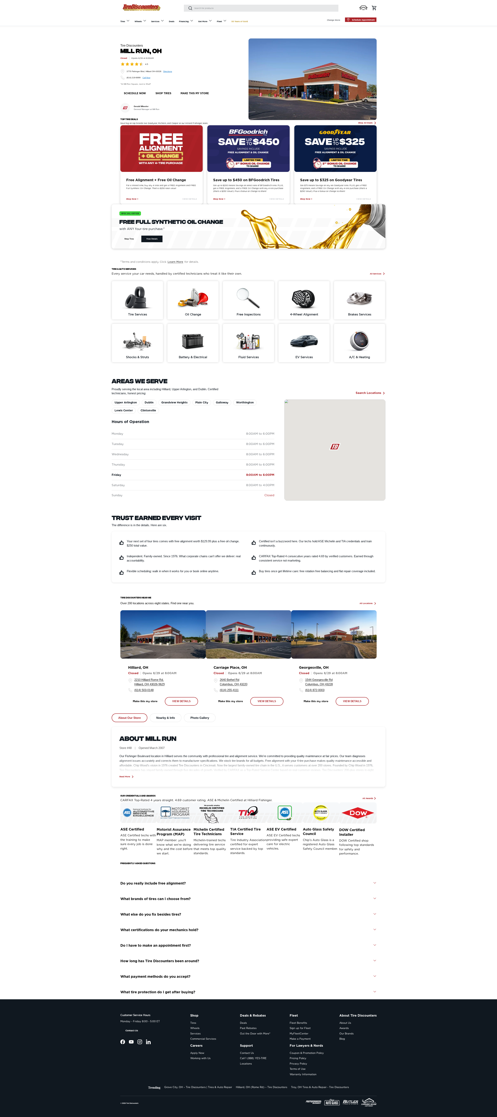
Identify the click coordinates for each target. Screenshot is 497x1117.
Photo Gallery (199, 717)
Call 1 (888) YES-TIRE (253, 1058)
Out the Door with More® (255, 1033)
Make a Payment (300, 1038)
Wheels (138, 21)
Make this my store (145, 701)
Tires (122, 21)
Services (155, 21)
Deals (171, 21)
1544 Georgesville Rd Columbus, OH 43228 (319, 682)
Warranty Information (303, 1074)
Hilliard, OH (138, 668)
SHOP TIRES (163, 93)
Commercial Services (203, 1038)
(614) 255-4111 (229, 690)
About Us (345, 1022)
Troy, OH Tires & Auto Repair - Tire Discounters (320, 1087)
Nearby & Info (165, 717)
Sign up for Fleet (300, 1028)
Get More (202, 21)
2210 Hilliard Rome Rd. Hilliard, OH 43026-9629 (149, 682)
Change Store (333, 20)
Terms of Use (298, 1068)
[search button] (188, 8)
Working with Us (200, 1058)
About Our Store (129, 717)
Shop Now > (132, 199)
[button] (363, 8)
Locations (246, 1063)
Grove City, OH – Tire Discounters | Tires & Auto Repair (198, 1087)
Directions (167, 71)
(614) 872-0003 (314, 690)
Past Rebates (248, 1028)
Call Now (146, 78)
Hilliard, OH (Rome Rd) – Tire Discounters (261, 1087)
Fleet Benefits (298, 1022)
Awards (344, 1028)
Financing (184, 21)
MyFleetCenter (299, 1033)
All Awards (367, 798)
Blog (342, 1038)
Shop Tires (129, 239)
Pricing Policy (298, 1058)
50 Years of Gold (239, 21)
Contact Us (131, 1030)
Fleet (219, 21)
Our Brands (346, 1033)
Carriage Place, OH (230, 668)
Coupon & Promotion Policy (307, 1053)
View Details (189, 199)
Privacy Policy (298, 1063)
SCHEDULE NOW (135, 93)
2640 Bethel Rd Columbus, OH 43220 (233, 682)
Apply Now (197, 1053)
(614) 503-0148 (144, 690)
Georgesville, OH (314, 668)
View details (181, 701)
